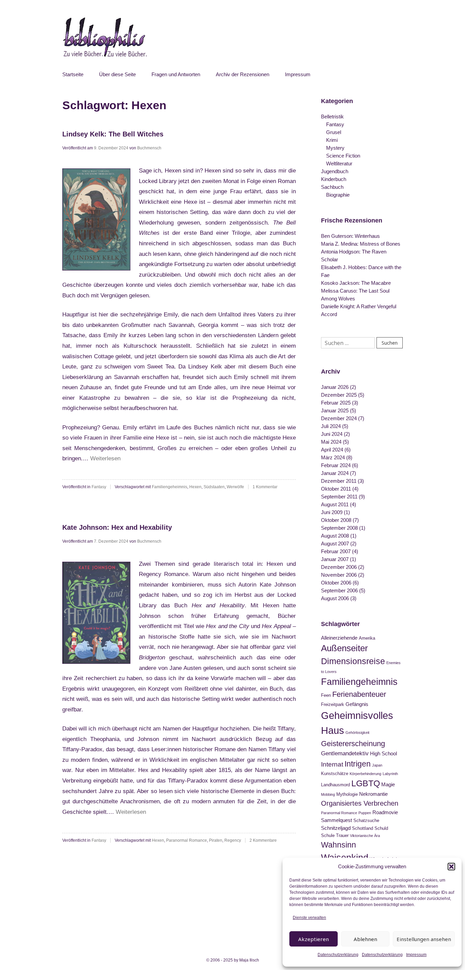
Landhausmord (335, 784)
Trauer (342, 835)
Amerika (367, 638)
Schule (328, 835)
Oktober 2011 (336, 489)
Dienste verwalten (309, 917)
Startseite (72, 74)
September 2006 (339, 590)
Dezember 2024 (339, 418)
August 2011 (335, 504)
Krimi (332, 140)
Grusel (333, 132)
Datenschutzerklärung (338, 954)
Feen (326, 695)
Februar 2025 (336, 403)
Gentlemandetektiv (345, 753)
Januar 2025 (335, 410)
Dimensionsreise (353, 661)
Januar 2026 (335, 387)
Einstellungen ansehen (424, 939)
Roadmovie (385, 812)
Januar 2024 (335, 473)
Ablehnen (365, 939)
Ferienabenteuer (359, 694)
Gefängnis (357, 704)
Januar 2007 (335, 559)
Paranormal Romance (186, 840)
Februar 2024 (336, 465)
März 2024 (333, 457)
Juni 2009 (331, 512)
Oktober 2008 (336, 520)
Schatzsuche (366, 820)
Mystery (335, 148)
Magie (388, 784)
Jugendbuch (334, 171)
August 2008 (335, 536)
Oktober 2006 (336, 583)
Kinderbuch (333, 179)
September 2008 (339, 528)
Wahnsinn (338, 844)
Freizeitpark (332, 704)
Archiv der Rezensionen (242, 74)
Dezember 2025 (339, 395)
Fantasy (99, 486)
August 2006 (335, 598)
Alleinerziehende (339, 638)
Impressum (416, 954)
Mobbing (328, 794)
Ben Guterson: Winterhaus (350, 236)
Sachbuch (332, 187)
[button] (451, 866)
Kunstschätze (334, 773)
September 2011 (339, 496)
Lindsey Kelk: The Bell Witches (112, 134)
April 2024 (332, 450)
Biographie (338, 195)
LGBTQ (365, 783)
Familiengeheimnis (169, 486)
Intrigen (357, 763)
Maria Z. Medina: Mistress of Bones (360, 244)
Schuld (381, 828)
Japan (377, 765)
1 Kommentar (265, 486)
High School (383, 753)
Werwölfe (235, 486)
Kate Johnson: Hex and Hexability (117, 527)
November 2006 (339, 575)
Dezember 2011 (338, 481)
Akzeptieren (313, 939)
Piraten (215, 840)
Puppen (364, 813)
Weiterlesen (105, 458)
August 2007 (335, 543)
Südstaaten (214, 486)
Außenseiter (344, 648)
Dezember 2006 (339, 567)
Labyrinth (390, 774)
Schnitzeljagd (336, 828)
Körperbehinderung (365, 774)
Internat (332, 764)
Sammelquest (336, 820)
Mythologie (347, 794)
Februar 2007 (336, 551)
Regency (232, 840)
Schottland (362, 828)
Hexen (195, 486)
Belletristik (332, 116)
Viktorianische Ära (365, 836)
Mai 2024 (331, 442)
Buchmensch (149, 148)
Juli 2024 (331, 426)
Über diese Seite (117, 74)
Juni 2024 (331, 434)
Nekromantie (373, 794)
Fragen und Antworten (175, 74)
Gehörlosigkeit (357, 732)
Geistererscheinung (353, 743)
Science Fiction (343, 156)
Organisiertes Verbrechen (359, 803)
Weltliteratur (339, 163)
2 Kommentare (263, 840)
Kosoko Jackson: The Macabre (356, 283)
